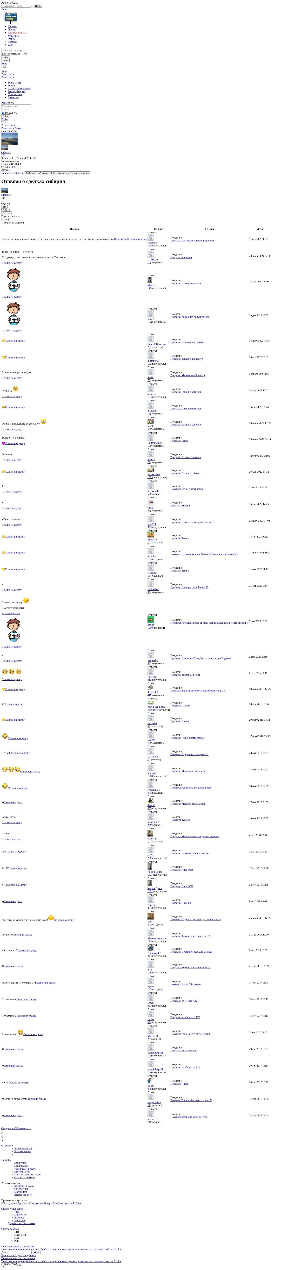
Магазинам (20, 1191)
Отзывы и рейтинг (24, 1177)
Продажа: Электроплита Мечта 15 (189, 587)
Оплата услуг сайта (12, 1208)
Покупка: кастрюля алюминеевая (188, 1117)
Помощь (6, 1159)
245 (149, 956)
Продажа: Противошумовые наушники (192, 240)
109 (149, 397)
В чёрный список (58, 173)
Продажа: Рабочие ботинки (185, 392)
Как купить (20, 1162)
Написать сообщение (13, 173)
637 (149, 808)
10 (148, 445)
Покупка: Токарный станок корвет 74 (191, 1100)
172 (149, 245)
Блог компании (22, 1151)
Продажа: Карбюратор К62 (185, 1017)
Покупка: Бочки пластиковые (186, 489)
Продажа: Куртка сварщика (185, 283)
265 (149, 924)
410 (149, 679)
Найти (5, 57)
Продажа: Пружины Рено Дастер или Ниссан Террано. (200, 658)
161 (149, 989)
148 (149, 288)
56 (148, 592)
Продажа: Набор (179, 1083)
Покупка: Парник (180, 705)
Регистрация (8, 125)
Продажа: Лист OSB (181, 869)
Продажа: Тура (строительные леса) (190, 936)
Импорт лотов (22, 1171)
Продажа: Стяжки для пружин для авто (192, 522)
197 (149, 559)
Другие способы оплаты (21, 1223)
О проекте (7, 1145)
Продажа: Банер (179, 440)
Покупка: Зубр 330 (180, 819)
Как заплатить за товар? (27, 1174)
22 (148, 1105)
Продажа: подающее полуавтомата (189, 316)
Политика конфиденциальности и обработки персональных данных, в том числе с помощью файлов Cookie (61, 1249)
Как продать (21, 1165)
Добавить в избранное (37, 173)
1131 (150, 874)
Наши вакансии (23, 1148)
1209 (150, 627)
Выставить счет (23, 1194)
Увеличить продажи (25, 1168)
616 (156, 709)
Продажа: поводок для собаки (187, 342)
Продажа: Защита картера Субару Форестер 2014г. (198, 690)
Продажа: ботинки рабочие (185, 424)
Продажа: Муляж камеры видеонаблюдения (194, 836)
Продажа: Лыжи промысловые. (187, 737)
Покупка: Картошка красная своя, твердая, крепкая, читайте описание (209, 622)
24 (148, 824)
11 (148, 575)
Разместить (7, 74)
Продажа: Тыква (179, 538)
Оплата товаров (10, 1229)
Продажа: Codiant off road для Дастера (191, 951)
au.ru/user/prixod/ (11, 613)
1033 (150, 477)
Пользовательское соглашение (18, 1246)
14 (148, 262)
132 (149, 363)
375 (149, 908)
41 (148, 695)
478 (149, 1088)
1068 (150, 776)
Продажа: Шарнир (180, 902)
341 (149, 527)
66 (148, 428)
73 (148, 462)
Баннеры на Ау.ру (24, 1186)
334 (149, 1005)
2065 (150, 858)
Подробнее (120, 239)
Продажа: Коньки (180, 505)
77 (148, 742)
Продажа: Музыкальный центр (187, 375)
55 (148, 494)
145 (149, 941)
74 (148, 1122)
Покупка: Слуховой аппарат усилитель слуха (195, 919)
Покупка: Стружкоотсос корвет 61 (189, 754)
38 (148, 663)
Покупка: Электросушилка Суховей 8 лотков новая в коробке (204, 554)
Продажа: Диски (179, 721)
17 (148, 413)
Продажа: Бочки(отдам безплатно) (189, 853)
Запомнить (11, 113)
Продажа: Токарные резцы (185, 674)
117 (149, 322)
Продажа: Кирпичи (181, 257)
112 (149, 1055)
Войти (4, 119)
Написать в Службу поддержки (18, 1255)
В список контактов (79, 173)
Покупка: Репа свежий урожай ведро (191, 787)
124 (3, 155)
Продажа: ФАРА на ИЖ (183, 1000)
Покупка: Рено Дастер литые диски (190, 1034)
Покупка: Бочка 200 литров (185, 984)
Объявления (21, 1188)
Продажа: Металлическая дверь (187, 771)
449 (149, 792)
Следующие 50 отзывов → (16, 1128)
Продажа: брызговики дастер (186, 358)
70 (148, 380)
